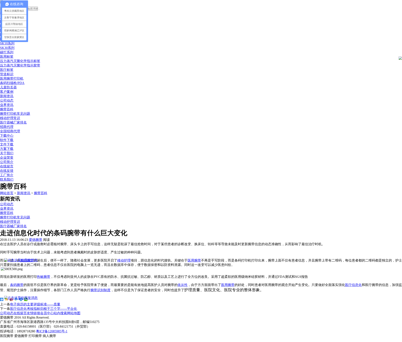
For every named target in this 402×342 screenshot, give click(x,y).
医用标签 (6, 56)
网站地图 (73, 313)
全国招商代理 (10, 131)
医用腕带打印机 (11, 78)
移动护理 (124, 260)
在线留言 (6, 166)
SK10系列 (7, 43)
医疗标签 (6, 69)
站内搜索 (60, 313)
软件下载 (6, 140)
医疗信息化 (353, 285)
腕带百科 (6, 109)
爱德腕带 (35, 239)
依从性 (183, 285)
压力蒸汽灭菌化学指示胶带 (20, 65)
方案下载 (6, 149)
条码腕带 (16, 285)
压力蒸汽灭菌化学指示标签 (20, 61)
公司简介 (6, 162)
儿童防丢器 (8, 87)
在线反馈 (6, 170)
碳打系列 (6, 52)
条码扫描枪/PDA (12, 83)
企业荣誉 (6, 157)
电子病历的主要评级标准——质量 (35, 304)
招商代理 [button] (6, 127)
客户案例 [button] (6, 91)
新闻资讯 (23, 193)
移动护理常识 (10, 118)
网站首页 (6, 193)
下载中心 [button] (6, 135)
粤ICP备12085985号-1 (51, 331)
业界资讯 (6, 105)
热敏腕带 (43, 276)
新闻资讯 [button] (6, 96)
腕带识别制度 (100, 290)
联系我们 (6, 179)
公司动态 (6, 100)
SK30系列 (7, 48)
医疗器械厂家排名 (13, 122)
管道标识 (6, 74)
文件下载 (6, 144)
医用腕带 (194, 260)
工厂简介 (6, 175)
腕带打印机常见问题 (15, 113)
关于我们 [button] (6, 153)
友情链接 (33, 313)
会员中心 (47, 313)
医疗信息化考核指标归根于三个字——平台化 (43, 308)
